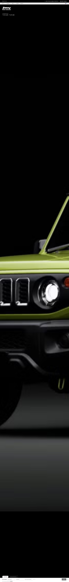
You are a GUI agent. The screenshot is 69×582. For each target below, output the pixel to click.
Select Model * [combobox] (10, 579)
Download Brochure (13, 576)
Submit (64, 579)
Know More (5, 576)
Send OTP (34, 579)
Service (17, 3)
